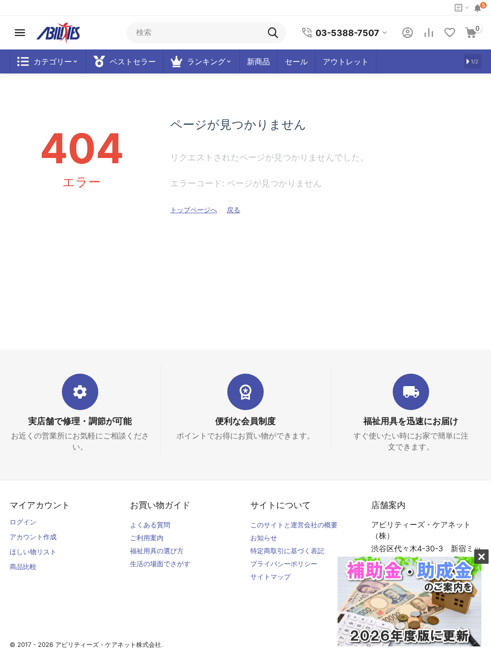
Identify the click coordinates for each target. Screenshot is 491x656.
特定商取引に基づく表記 (287, 551)
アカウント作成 (33, 537)
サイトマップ (270, 576)
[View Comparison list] (428, 32)
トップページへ (193, 210)
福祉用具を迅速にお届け (410, 421)
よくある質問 (150, 525)
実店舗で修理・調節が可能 (80, 421)
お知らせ (263, 538)
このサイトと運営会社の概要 (294, 525)
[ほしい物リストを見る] (450, 32)
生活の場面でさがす (160, 563)
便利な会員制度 (245, 421)
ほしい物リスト (33, 551)
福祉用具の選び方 (157, 551)
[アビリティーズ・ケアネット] (58, 32)
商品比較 (23, 566)
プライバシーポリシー (283, 563)
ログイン (23, 522)
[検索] (275, 32)
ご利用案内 (147, 538)
